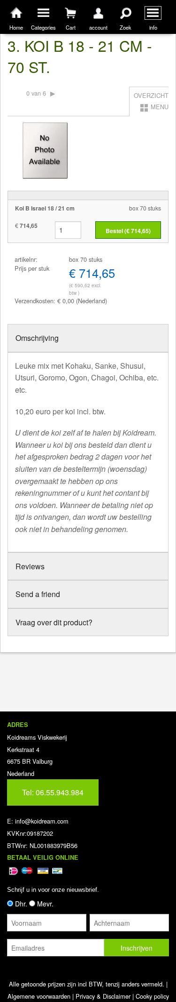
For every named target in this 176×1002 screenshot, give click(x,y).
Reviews (30, 566)
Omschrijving (37, 337)
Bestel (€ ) (128, 230)
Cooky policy (152, 996)
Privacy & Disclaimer (103, 996)
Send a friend (37, 594)
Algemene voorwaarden (39, 996)
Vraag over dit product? (53, 622)
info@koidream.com (42, 820)
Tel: (53, 792)
